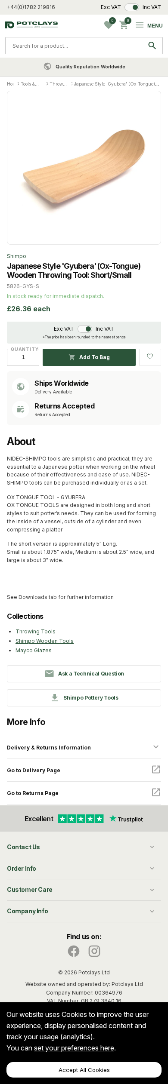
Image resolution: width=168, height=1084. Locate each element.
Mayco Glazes (34, 650)
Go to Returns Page (33, 793)
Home (13, 83)
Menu (155, 26)
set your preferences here (74, 1048)
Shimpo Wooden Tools (45, 641)
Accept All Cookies (84, 1069)
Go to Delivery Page (33, 770)
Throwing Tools (36, 631)
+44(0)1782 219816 (31, 7)
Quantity (23, 349)
